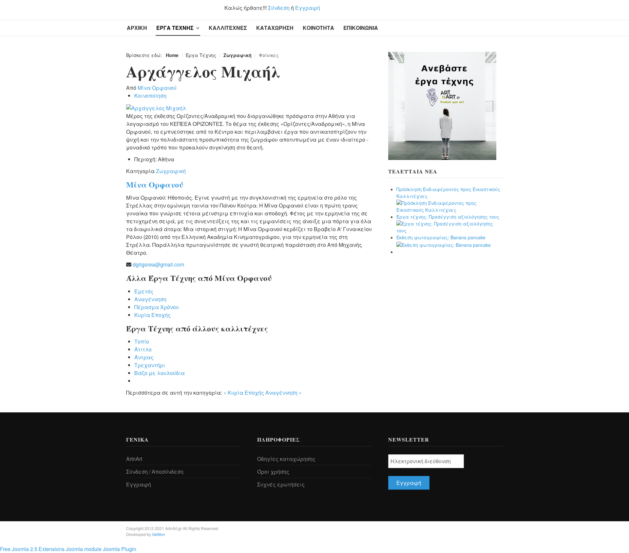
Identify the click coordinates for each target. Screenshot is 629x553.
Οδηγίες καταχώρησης (286, 459)
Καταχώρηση (275, 27)
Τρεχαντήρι (149, 365)
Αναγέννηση (150, 299)
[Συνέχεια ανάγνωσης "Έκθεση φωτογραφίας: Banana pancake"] (443, 244)
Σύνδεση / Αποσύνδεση (154, 471)
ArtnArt (134, 459)
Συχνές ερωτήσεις (281, 484)
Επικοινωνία (360, 27)
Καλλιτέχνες (228, 27)
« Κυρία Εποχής (244, 392)
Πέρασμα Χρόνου (156, 307)
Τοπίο (141, 341)
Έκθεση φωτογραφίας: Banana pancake (441, 237)
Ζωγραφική (171, 171)
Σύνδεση (279, 7)
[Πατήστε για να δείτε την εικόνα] (156, 107)
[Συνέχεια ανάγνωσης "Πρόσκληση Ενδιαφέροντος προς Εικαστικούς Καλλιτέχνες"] (449, 206)
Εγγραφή (307, 7)
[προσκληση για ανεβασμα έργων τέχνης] (442, 105)
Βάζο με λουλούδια (159, 373)
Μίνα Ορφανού (157, 87)
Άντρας (144, 357)
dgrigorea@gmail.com (158, 264)
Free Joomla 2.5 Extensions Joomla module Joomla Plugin (68, 549)
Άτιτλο (143, 349)
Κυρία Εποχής (152, 315)
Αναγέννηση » (283, 392)
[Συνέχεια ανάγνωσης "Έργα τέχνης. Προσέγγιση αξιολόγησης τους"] (449, 226)
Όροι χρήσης (273, 471)
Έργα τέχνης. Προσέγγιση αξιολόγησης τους (447, 216)
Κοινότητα (318, 27)
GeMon (158, 534)
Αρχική (137, 27)
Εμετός (143, 291)
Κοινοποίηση (150, 95)
